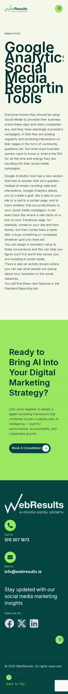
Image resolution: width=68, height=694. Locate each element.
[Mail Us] (10, 557)
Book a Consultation (26, 448)
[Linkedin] (34, 623)
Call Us (9, 534)
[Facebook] (9, 623)
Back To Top (15, 684)
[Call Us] (10, 525)
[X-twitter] (22, 623)
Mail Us (9, 566)
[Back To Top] (9, 677)
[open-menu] (59, 9)
